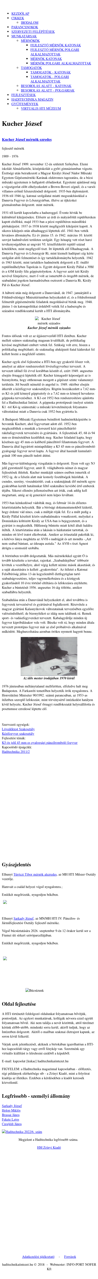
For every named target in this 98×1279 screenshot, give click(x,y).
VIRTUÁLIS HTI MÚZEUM (41, 108)
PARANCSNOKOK (24, 27)
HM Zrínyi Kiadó (49, 1147)
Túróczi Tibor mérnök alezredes (35, 874)
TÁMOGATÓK (31, 67)
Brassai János (11, 1114)
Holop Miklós (11, 1110)
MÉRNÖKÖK (30, 40)
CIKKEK (17, 18)
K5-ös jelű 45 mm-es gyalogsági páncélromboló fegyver (40, 742)
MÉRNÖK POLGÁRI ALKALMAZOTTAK (60, 63)
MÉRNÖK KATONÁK (46, 58)
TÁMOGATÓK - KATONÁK (50, 72)
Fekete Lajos (10, 1119)
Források (70, 1256)
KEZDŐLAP (20, 13)
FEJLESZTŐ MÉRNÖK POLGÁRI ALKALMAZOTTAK (54, 51)
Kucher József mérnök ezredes (27, 139)
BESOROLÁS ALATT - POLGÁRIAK (47, 90)
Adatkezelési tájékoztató (38, 1256)
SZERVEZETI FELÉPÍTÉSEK (33, 31)
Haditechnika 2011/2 (16, 751)
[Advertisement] (49, 803)
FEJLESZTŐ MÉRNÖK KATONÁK (55, 45)
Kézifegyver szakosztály (18, 733)
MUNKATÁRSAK (24, 36)
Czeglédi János (12, 1124)
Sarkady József (24, 918)
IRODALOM (29, 22)
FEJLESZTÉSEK (23, 95)
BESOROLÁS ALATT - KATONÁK (46, 85)
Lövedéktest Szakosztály (18, 729)
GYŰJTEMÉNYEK (24, 104)
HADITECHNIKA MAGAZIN (32, 99)
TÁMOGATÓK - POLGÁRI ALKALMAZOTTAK (49, 78)
